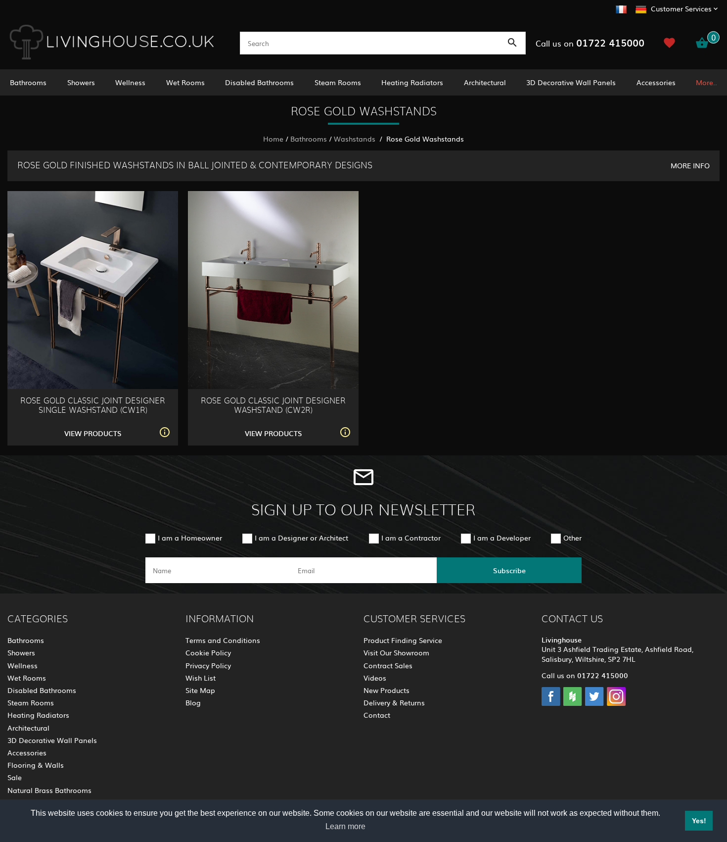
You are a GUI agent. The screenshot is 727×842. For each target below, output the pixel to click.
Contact (377, 715)
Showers (81, 82)
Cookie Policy (208, 652)
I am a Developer (502, 538)
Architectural (485, 82)
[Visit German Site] (641, 8)
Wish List (200, 678)
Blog (193, 702)
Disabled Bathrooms (259, 82)
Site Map (200, 690)
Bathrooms (28, 82)
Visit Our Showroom (396, 652)
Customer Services (681, 8)
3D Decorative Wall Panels (571, 82)
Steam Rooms (338, 82)
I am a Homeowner (190, 538)
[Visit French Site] (621, 8)
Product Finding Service (403, 640)
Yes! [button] (699, 821)
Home (273, 139)
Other (572, 538)
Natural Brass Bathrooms (49, 790)
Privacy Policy (208, 665)
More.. (706, 82)
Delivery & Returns (394, 702)
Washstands (355, 139)
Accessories (656, 82)
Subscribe (509, 570)
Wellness (130, 82)
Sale (14, 777)
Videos (375, 678)
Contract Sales (388, 665)
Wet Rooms (185, 82)
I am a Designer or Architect (301, 538)
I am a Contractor (411, 538)
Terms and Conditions (222, 640)
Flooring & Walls (35, 765)
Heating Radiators (412, 82)
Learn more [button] (345, 826)
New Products (386, 690)
